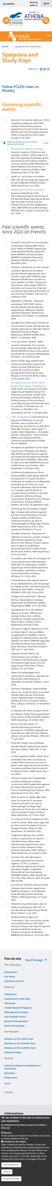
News (7, 1083)
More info (5, 1127)
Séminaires (9, 1003)
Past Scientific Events (15, 1016)
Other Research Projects (16, 1012)
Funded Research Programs (18, 1007)
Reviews (8, 1058)
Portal (5, 46)
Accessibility (8, 3)
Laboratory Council (13, 981)
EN (45, 3)
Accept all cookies (11, 1178)
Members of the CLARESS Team (19, 1047)
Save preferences (11, 1165)
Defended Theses (12, 1052)
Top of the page (34, 960)
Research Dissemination (16, 1021)
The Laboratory (12, 964)
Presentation (10, 972)
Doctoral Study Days (14, 1025)
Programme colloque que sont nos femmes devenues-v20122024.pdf (22, 143)
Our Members (11, 1031)
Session (8, 1132)
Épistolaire (9, 1073)
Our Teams (9, 976)
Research (9, 986)
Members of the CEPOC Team (18, 1038)
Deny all (7, 1171)
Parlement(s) (10, 1077)
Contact (8, 1092)
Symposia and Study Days (17, 998)
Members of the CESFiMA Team (19, 1043)
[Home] (16, 18)
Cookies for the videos (15, 1141)
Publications (10, 994)
